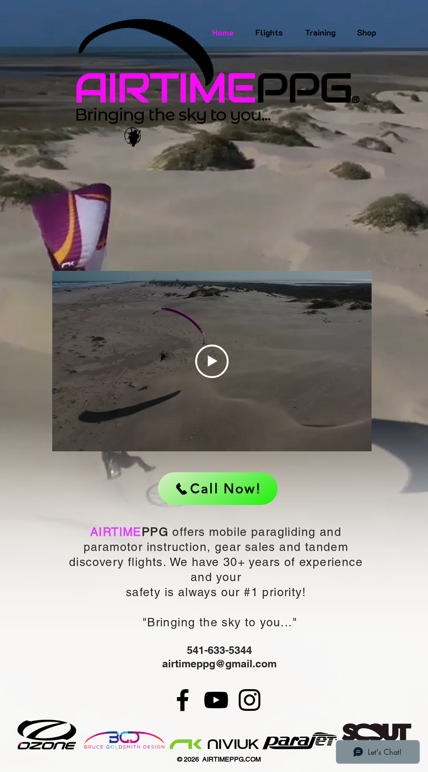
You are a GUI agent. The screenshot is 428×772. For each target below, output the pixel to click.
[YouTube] (216, 700)
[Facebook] (182, 700)
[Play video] (212, 361)
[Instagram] (249, 700)
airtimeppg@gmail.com (219, 663)
